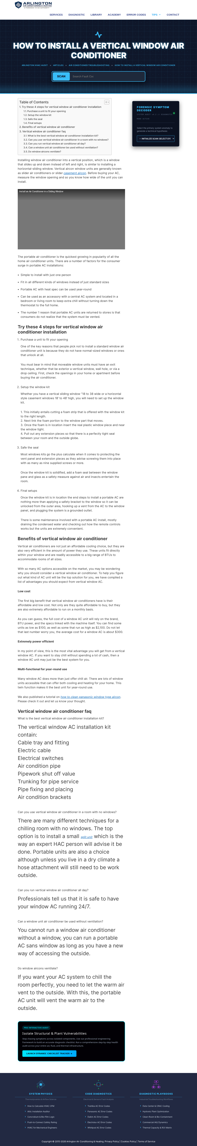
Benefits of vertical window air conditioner (48, 126)
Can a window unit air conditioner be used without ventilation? (63, 147)
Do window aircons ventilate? (44, 151)
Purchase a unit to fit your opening (46, 111)
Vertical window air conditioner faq (44, 131)
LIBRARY (96, 14)
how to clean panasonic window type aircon (90, 697)
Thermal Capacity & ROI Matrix (157, 1127)
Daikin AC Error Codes (98, 1117)
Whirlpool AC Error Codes (99, 1127)
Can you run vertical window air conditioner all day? (57, 143)
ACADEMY (114, 14)
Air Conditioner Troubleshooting (89, 65)
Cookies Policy (128, 1141)
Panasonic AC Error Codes (100, 1111)
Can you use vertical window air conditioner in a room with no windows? (68, 139)
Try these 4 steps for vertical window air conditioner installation (61, 106)
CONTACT (173, 14)
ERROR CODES (136, 14)
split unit (86, 837)
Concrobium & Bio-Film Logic (41, 1117)
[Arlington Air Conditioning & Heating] (33, 5)
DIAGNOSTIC (77, 14)
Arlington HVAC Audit (35, 65)
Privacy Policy (112, 1141)
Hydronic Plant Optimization (156, 1111)
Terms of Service (146, 1141)
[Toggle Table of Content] (105, 102)
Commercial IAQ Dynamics (155, 1122)
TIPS (154, 14)
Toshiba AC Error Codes (99, 1106)
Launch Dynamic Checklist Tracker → (49, 1053)
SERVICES (56, 14)
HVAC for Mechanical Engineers (42, 1127)
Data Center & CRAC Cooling (156, 1106)
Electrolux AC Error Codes (100, 1122)
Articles (58, 65)
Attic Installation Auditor (38, 1111)
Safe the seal (35, 119)
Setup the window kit (39, 115)
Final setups (35, 123)
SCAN (61, 76)
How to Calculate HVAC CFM (40, 1106)
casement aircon (75, 173)
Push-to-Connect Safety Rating (42, 1122)
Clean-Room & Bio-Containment (157, 1117)
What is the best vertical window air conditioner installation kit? (63, 135)
